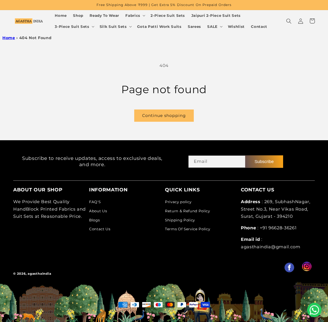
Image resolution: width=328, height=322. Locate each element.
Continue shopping (164, 115)
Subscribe (264, 161)
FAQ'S (95, 202)
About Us (98, 211)
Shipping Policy (180, 220)
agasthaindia (39, 273)
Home (8, 38)
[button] (134, 15)
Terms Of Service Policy (187, 229)
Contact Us (99, 229)
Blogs (94, 220)
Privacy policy (178, 202)
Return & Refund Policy (187, 211)
